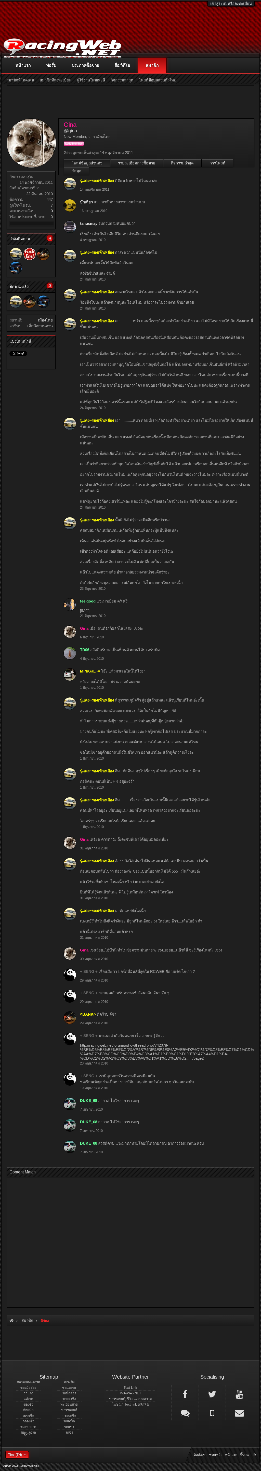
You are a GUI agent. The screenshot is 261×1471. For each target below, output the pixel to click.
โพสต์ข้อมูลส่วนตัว (87, 163)
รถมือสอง (69, 1393)
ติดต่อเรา (200, 1455)
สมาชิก (152, 65)
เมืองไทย (45, 320)
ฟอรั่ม (51, 65)
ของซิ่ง (28, 1404)
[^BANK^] (43, 254)
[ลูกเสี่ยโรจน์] (15, 267)
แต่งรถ (28, 1399)
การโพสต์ (217, 163)
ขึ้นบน (244, 1455)
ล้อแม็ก (28, 1410)
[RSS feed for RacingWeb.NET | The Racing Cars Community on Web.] (255, 1449)
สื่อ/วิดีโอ (122, 65)
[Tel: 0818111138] (212, 1412)
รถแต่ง (28, 1393)
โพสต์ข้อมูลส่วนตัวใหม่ (157, 80)
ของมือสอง (28, 1388)
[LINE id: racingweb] (185, 1412)
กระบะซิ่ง (69, 1416)
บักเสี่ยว (86, 202)
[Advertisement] (130, 1240)
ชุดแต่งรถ (69, 1388)
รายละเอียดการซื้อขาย (136, 163)
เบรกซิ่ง (28, 1416)
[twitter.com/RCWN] (212, 1394)
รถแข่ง (69, 1427)
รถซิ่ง (69, 1432)
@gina (70, 130)
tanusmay (88, 223)
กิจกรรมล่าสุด (182, 163)
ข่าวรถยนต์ (69, 1410)
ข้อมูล (76, 171)
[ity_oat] (29, 254)
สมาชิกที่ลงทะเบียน (55, 80)
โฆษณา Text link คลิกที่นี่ (130, 1404)
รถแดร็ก (69, 1421)
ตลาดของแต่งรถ (28, 1382)
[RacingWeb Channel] (239, 1394)
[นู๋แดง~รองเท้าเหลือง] (15, 254)
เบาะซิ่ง (69, 1382)
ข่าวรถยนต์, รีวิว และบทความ (130, 1399)
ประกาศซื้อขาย (85, 65)
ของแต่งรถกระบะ (28, 1434)
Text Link (130, 1388)
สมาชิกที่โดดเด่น (20, 80)
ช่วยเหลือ (216, 1455)
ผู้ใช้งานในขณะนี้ (91, 80)
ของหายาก (28, 1427)
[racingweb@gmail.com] (239, 1412)
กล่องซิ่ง (28, 1421)
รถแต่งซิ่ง (69, 1399)
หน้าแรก (23, 65)
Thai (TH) (15, 1455)
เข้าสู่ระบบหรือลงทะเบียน (231, 3)
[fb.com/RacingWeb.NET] (185, 1394)
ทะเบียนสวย (69, 1404)
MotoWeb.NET (130, 1393)
